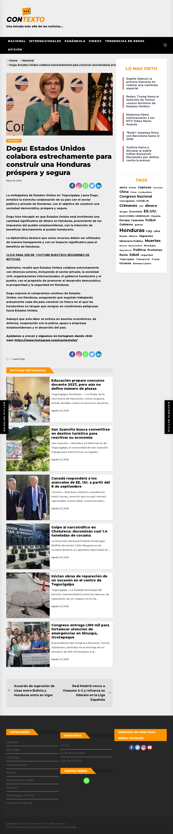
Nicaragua (150, 245)
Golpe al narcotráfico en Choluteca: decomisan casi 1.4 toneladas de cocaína (79, 531)
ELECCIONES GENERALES (134, 216)
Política (139, 250)
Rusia (123, 254)
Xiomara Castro (142, 263)
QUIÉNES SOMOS (72, 753)
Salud (134, 255)
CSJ (141, 206)
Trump (156, 259)
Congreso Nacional (135, 196)
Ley (149, 231)
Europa (124, 220)
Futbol (150, 220)
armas (132, 187)
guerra (139, 224)
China (124, 192)
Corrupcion (127, 200)
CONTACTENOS (71, 760)
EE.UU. (150, 211)
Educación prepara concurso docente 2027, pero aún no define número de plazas (77, 384)
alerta (123, 187)
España (155, 216)
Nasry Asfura (135, 245)
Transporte (143, 259)
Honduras (132, 230)
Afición (15, 49)
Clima (133, 192)
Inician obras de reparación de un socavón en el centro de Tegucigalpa (79, 580)
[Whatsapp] (85, 186)
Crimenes (128, 205)
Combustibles (145, 192)
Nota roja (12, 757)
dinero (151, 205)
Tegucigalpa (126, 259)
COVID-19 (142, 200)
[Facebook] (72, 186)
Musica (123, 246)
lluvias (123, 236)
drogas (123, 211)
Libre (157, 231)
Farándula (75, 41)
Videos (95, 41)
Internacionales (45, 41)
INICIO (64, 745)
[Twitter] (92, 186)
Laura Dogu (19, 359)
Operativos (125, 250)
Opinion (11, 787)
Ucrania (125, 263)
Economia (135, 211)
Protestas (154, 250)
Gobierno (126, 224)
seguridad (147, 255)
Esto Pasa (12, 749)
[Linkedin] (99, 186)
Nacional (17, 41)
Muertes (153, 240)
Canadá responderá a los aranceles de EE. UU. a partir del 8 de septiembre (80, 482)
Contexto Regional (19, 802)
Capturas (144, 187)
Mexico (133, 236)
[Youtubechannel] (149, 747)
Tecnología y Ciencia (20, 795)
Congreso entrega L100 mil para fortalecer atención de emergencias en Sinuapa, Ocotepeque (80, 631)
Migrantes (146, 236)
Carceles (158, 187)
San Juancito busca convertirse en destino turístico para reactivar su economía (80, 433)
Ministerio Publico (131, 241)
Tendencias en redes (125, 41)
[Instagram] (79, 186)
